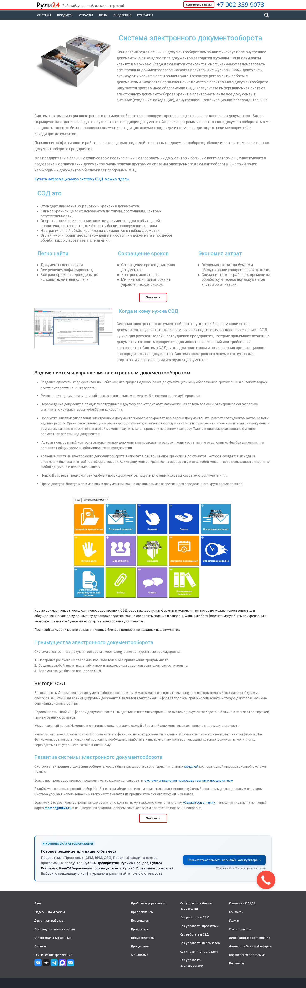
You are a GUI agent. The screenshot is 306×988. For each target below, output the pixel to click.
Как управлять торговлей (199, 951)
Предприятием (142, 912)
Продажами (140, 929)
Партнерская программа (247, 955)
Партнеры (236, 963)
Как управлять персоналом (200, 943)
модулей (191, 766)
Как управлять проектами (199, 926)
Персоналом (140, 920)
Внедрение (122, 15)
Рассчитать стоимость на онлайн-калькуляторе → (224, 860)
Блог (37, 903)
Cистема (44, 15)
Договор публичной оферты (250, 946)
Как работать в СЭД (194, 934)
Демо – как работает (49, 920)
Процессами (140, 946)
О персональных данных (52, 938)
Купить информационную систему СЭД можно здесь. (81, 179)
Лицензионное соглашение (249, 938)
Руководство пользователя (54, 929)
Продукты (65, 15)
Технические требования (53, 955)
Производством (142, 938)
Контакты (145, 15)
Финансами (139, 955)
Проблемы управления (148, 903)
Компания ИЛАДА (242, 903)
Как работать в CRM (194, 917)
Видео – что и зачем (49, 912)
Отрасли (86, 15)
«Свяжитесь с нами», (199, 803)
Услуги (234, 920)
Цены (103, 15)
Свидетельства (240, 929)
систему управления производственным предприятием (188, 780)
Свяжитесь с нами (199, 4)
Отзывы (40, 946)
